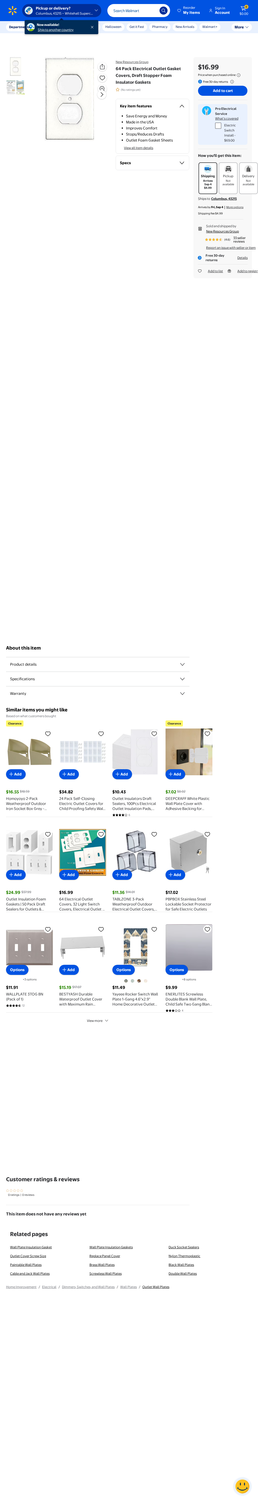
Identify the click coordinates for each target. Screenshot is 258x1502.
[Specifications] (182, 679)
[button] (189, 10)
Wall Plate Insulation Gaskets (111, 1247)
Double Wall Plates (183, 1273)
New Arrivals (185, 27)
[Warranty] (182, 694)
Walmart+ (209, 27)
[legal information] (239, 75)
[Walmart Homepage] (12, 10)
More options (234, 207)
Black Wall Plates (181, 1265)
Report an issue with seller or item (231, 248)
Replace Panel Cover (104, 1256)
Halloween (113, 27)
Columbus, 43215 (224, 199)
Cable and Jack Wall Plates (30, 1273)
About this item (23, 648)
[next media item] (101, 94)
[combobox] (138, 10)
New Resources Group (132, 62)
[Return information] (231, 82)
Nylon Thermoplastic (184, 1256)
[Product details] (182, 664)
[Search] (163, 11)
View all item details (138, 148)
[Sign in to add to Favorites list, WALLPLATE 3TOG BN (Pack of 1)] (48, 929)
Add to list (215, 271)
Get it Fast (137, 27)
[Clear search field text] (152, 10)
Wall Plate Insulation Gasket (31, 1247)
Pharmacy (160, 27)
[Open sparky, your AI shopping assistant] (242, 1486)
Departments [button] (19, 27)
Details (242, 258)
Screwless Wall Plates (105, 1273)
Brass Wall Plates (102, 1265)
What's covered (226, 118)
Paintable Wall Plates (26, 1265)
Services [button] (50, 27)
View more (95, 1021)
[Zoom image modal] (102, 88)
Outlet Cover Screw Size (28, 1256)
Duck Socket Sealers (184, 1247)
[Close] (93, 27)
